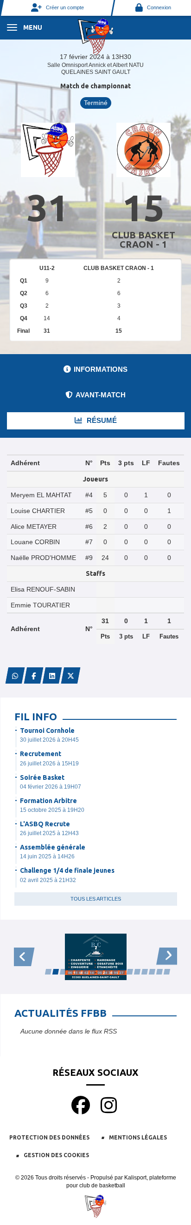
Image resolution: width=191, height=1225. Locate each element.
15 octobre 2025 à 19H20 (52, 810)
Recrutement (40, 753)
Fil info (35, 716)
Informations (100, 369)
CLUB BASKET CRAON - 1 (143, 240)
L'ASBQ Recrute (45, 824)
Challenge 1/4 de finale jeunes (67, 870)
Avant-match (101, 395)
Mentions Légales (138, 1137)
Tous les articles (95, 899)
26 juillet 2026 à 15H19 (49, 763)
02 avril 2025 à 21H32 (48, 880)
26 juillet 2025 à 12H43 (49, 833)
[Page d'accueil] (95, 36)
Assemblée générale (52, 847)
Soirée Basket (42, 777)
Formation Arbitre (48, 800)
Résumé (101, 420)
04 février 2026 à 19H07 (50, 787)
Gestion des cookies (56, 1155)
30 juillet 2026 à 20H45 (49, 740)
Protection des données (49, 1137)
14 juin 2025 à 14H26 (47, 856)
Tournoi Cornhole (47, 730)
